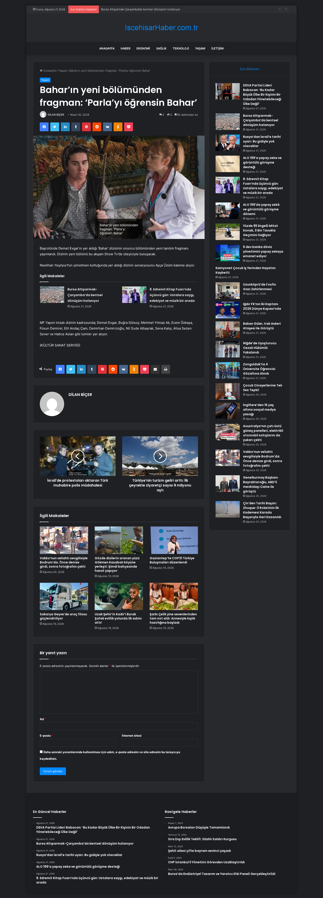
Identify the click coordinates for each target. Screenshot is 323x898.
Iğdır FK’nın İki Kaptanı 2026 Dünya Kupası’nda (262, 306)
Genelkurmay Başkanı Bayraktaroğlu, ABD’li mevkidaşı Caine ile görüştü (260, 484)
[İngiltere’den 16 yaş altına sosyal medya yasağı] (228, 411)
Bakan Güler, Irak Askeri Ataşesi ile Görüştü (262, 325)
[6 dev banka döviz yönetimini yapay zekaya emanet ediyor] (228, 253)
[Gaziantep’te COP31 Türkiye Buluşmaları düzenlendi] (174, 540)
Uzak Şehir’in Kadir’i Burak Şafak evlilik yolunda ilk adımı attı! (118, 618)
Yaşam (200, 48)
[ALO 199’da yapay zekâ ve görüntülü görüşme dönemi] (228, 210)
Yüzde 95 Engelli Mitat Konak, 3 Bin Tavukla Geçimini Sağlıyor (260, 230)
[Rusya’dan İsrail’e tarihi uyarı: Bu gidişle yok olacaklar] (228, 143)
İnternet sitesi (132, 735)
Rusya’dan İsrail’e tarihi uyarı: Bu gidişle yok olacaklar (262, 141)
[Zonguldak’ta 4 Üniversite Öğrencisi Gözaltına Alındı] (228, 370)
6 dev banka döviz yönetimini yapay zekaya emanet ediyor (263, 251)
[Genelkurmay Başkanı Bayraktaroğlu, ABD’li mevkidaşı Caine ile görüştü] (228, 483)
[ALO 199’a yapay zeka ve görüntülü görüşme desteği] (228, 164)
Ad (43, 719)
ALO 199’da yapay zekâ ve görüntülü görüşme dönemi (261, 209)
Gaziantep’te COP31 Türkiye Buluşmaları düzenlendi (172, 560)
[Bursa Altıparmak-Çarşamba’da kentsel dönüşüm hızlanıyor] (52, 294)
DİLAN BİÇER (56, 114)
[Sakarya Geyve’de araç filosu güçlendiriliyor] (64, 596)
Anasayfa (106, 48)
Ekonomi (143, 48)
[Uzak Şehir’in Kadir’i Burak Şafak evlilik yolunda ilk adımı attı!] (119, 596)
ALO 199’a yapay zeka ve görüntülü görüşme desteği (262, 162)
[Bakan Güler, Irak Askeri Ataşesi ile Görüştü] (228, 329)
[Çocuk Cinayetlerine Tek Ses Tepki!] (228, 391)
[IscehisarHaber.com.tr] (161, 27)
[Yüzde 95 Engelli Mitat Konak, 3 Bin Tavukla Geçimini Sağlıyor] (228, 232)
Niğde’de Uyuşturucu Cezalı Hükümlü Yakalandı (259, 348)
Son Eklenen (249, 69)
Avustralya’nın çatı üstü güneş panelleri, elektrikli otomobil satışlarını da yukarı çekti (263, 433)
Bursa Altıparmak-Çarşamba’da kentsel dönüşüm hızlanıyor (140, 9)
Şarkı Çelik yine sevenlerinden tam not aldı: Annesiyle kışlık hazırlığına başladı (173, 618)
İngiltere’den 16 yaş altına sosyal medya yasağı (259, 409)
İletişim (217, 48)
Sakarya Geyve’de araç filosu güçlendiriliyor (63, 616)
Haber (125, 48)
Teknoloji (181, 48)
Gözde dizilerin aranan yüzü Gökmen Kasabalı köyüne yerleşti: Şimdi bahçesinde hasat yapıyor (117, 564)
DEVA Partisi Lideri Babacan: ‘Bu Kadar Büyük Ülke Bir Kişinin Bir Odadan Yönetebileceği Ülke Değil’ (262, 94)
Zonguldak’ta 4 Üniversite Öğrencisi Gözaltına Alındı (259, 369)
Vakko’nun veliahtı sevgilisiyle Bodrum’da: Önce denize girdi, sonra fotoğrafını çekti (64, 562)
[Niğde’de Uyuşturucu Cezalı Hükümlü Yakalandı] (228, 349)
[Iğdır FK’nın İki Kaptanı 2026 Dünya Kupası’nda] (228, 310)
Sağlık (161, 48)
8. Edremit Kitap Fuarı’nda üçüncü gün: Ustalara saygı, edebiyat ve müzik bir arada (172, 295)
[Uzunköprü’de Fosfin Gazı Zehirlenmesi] (228, 290)
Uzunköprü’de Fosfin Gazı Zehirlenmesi (259, 286)
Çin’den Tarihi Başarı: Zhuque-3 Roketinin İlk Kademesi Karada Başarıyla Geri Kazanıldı (262, 510)
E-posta (46, 735)
